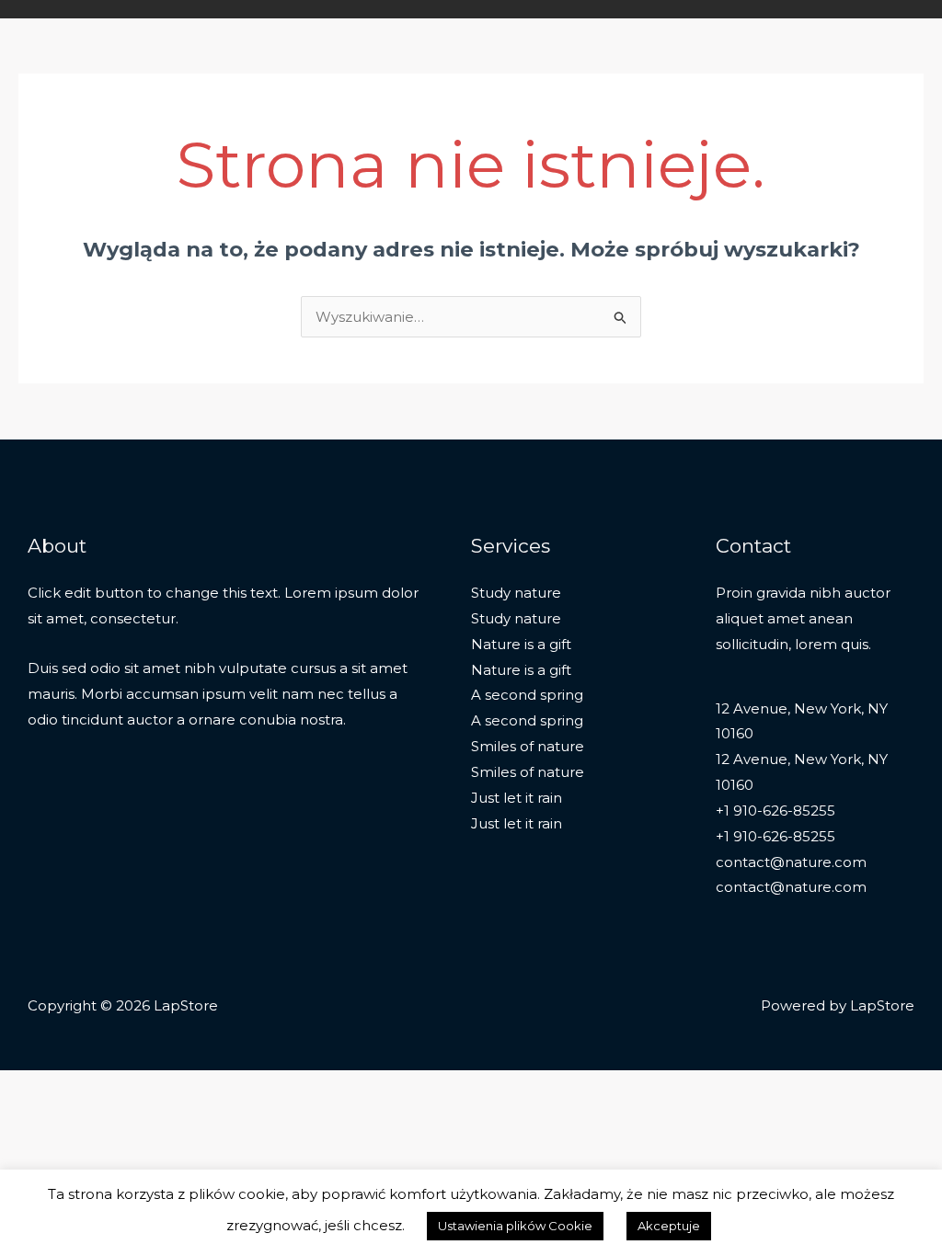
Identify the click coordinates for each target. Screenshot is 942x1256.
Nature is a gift (521, 644)
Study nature (516, 592)
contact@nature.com (791, 862)
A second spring (527, 694)
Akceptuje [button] (669, 1225)
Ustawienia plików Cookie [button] (515, 1225)
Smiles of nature (527, 746)
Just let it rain (516, 797)
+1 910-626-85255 (775, 810)
